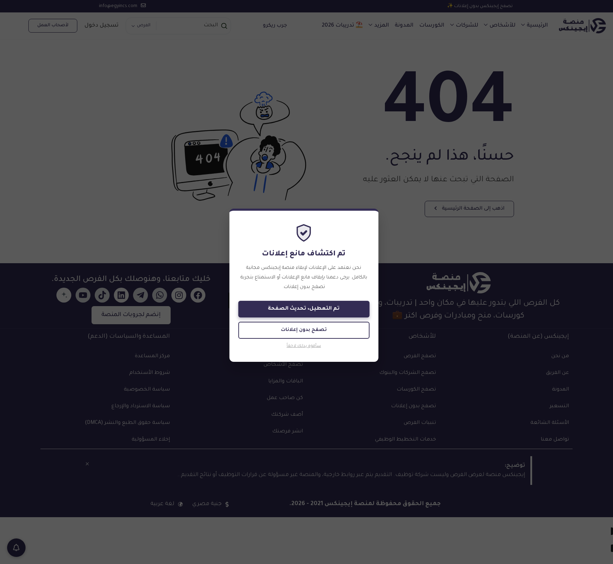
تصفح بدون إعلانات (304, 330)
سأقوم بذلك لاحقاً (304, 346)
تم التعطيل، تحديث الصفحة (303, 309)
